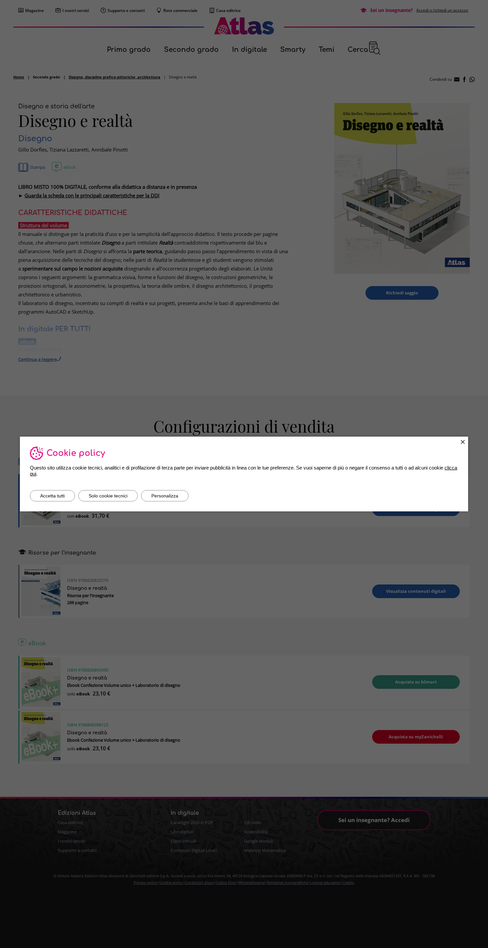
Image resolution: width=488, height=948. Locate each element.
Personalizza (164, 495)
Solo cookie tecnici (108, 495)
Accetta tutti (52, 495)
